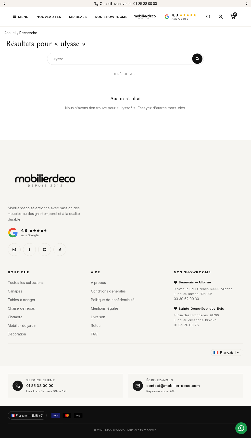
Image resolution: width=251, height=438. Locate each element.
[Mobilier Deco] (125, 181)
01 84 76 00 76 (186, 325)
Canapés (15, 291)
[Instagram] (14, 249)
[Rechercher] (208, 16)
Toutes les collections (26, 282)
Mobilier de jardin (22, 325)
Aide (95, 272)
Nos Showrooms (192, 272)
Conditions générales (108, 291)
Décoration (17, 334)
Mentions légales (105, 308)
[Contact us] (241, 428)
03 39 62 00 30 (186, 299)
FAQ (94, 334)
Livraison (98, 317)
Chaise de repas (21, 308)
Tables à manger (21, 300)
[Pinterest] (44, 249)
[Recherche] (197, 58)
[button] (21, 16)
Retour (96, 325)
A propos (98, 282)
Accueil (10, 33)
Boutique (18, 272)
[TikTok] (59, 249)
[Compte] (220, 16)
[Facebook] (29, 249)
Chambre (15, 317)
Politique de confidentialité (113, 300)
